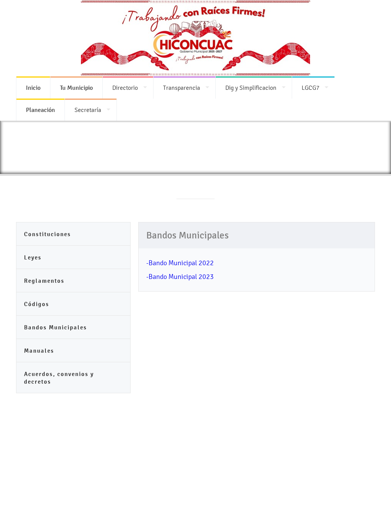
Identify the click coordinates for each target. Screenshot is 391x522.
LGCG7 (310, 87)
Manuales (39, 350)
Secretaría (87, 109)
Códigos (36, 304)
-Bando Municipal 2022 (180, 263)
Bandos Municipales (55, 327)
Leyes (33, 257)
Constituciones (47, 234)
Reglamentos (44, 280)
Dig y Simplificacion (250, 87)
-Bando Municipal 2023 (180, 276)
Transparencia (181, 87)
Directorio (125, 87)
